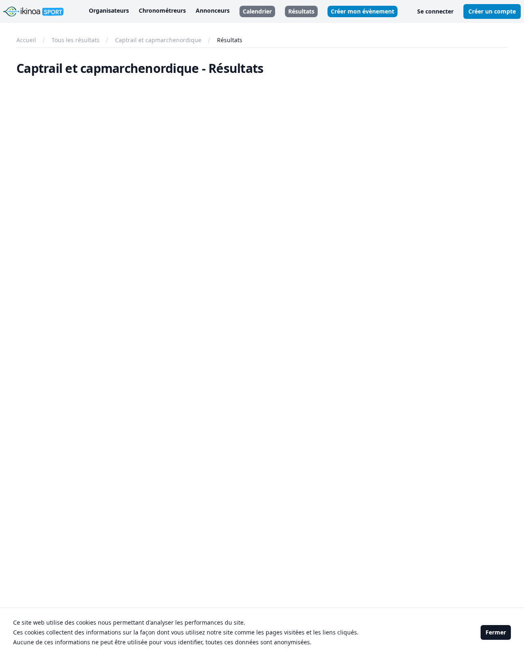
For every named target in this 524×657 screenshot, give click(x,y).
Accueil (26, 40)
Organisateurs (109, 10)
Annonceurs (213, 10)
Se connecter (435, 11)
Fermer (496, 632)
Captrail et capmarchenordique (158, 40)
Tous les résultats (75, 40)
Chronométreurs (162, 10)
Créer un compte (492, 11)
